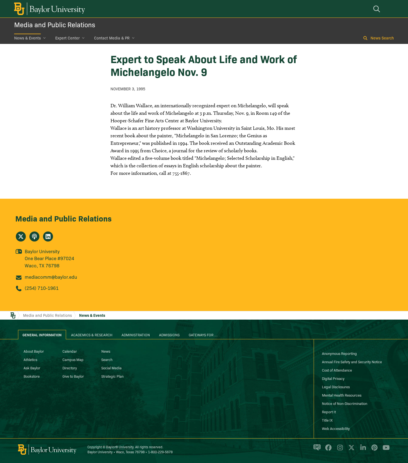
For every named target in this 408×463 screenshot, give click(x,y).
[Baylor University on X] (350, 449)
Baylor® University (120, 446)
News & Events (27, 38)
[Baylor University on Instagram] (339, 449)
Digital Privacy (333, 378)
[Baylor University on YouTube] (384, 449)
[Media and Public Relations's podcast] (34, 236)
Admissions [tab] (169, 334)
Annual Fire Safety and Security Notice (352, 361)
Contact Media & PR (112, 38)
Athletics (30, 359)
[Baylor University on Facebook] (327, 449)
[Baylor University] (48, 9)
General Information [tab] (42, 334)
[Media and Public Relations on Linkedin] (48, 236)
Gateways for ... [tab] (203, 334)
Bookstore (32, 376)
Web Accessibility (336, 428)
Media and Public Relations (54, 24)
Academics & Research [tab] (91, 334)
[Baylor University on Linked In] (362, 449)
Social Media (111, 367)
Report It (329, 411)
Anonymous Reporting (339, 353)
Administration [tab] (136, 334)
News (105, 351)
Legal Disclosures (336, 386)
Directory (69, 367)
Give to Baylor (73, 376)
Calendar (69, 351)
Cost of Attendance (337, 369)
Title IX (327, 419)
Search (106, 359)
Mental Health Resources (341, 394)
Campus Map (73, 359)
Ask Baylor (32, 367)
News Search (382, 38)
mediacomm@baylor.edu (51, 276)
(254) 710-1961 (42, 288)
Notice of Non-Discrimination (344, 403)
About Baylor (34, 351)
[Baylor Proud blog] (316, 449)
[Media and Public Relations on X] (20, 236)
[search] (377, 9)
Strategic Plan (112, 376)
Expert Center (67, 38)
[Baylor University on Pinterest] (373, 449)
